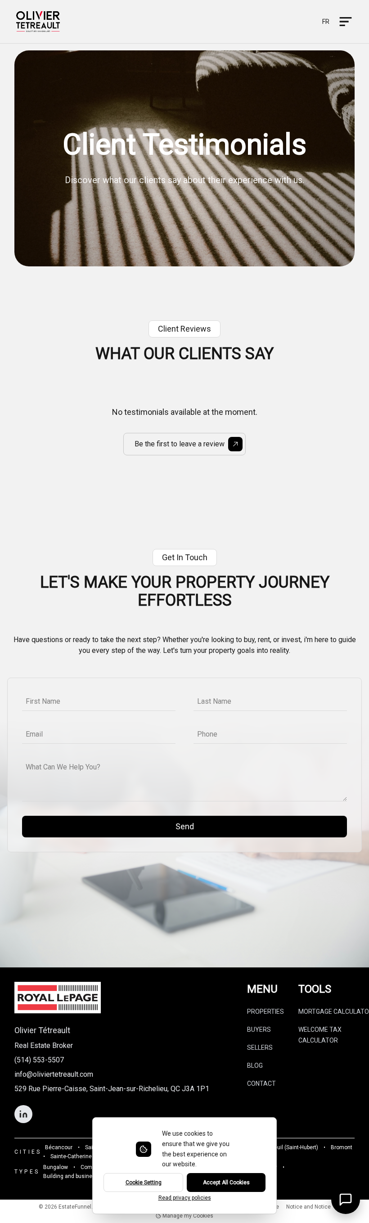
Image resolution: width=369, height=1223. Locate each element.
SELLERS (260, 1047)
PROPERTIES (265, 1011)
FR (325, 21)
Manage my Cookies (187, 1216)
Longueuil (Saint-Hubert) (288, 1147)
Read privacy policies (184, 1198)
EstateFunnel (74, 1207)
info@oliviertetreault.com (53, 1074)
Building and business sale (77, 1176)
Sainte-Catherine (71, 1156)
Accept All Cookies (226, 1182)
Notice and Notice (308, 1207)
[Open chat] (345, 1199)
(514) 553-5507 (39, 1060)
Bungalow (55, 1167)
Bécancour (58, 1147)
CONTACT (261, 1083)
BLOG (255, 1065)
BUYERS (259, 1029)
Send (185, 826)
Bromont (341, 1147)
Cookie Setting (144, 1182)
